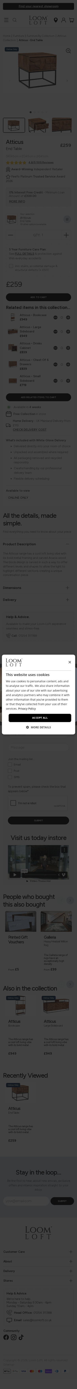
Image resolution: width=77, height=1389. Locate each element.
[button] (38, 727)
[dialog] (38, 694)
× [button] (69, 662)
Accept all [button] (40, 717)
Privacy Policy (27, 708)
